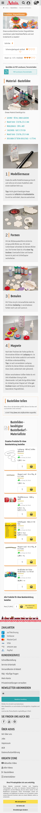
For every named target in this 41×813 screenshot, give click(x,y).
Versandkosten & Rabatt (11, 669)
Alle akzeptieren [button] (20, 801)
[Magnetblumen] (20, 22)
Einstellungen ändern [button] (20, 810)
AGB (3, 747)
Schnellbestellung (8, 660)
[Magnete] (20, 328)
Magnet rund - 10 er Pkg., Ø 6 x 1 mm (18, 122)
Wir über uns (6, 734)
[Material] (20, 97)
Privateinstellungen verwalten (13, 682)
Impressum (5, 743)
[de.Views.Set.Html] (31, 466)
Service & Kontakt (8, 664)
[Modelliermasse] (20, 156)
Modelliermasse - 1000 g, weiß (15, 126)
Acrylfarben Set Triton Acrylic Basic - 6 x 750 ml (21, 138)
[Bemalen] (20, 278)
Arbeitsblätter (9, 776)
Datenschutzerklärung (10, 752)
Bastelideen (9, 772)
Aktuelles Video (10, 763)
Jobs (3, 738)
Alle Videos (8, 767)
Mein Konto (6, 678)
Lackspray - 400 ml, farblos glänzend (18, 118)
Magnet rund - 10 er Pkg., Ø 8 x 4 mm (18, 134)
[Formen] (20, 217)
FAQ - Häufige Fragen (10, 673)
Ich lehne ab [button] (20, 806)
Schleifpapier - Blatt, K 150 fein (16, 130)
